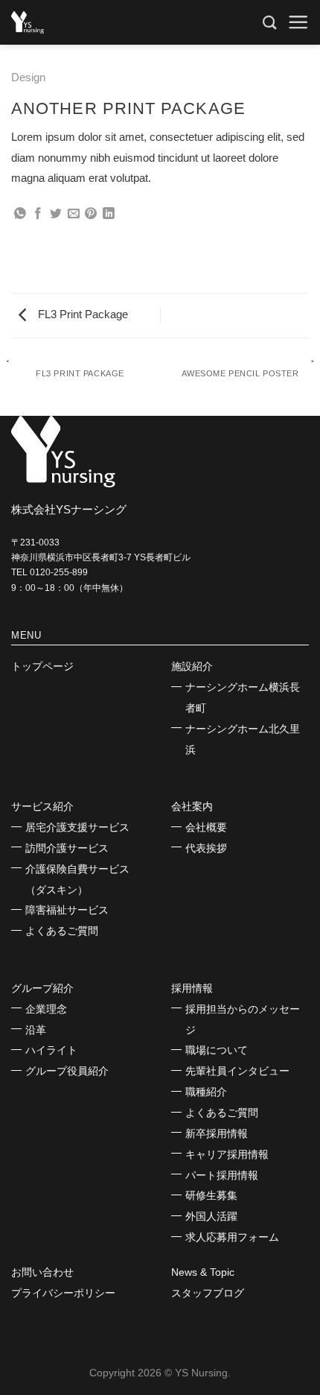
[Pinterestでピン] (91, 214)
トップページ (42, 666)
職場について (216, 1050)
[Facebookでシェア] (38, 214)
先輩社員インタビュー (237, 1071)
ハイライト (51, 1050)
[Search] (270, 22)
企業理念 (46, 1009)
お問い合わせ (42, 1272)
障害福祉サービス (67, 910)
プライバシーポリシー (63, 1293)
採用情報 (192, 988)
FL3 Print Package (81, 314)
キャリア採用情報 (227, 1154)
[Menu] (298, 21)
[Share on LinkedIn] (109, 214)
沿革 (35, 1030)
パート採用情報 (221, 1175)
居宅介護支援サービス (77, 827)
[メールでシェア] (74, 214)
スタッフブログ (207, 1293)
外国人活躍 (211, 1216)
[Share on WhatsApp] (20, 214)
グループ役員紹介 (67, 1071)
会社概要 (206, 827)
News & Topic (202, 1272)
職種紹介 (206, 1092)
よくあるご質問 (61, 931)
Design (28, 77)
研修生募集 (211, 1195)
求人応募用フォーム (232, 1237)
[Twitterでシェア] (56, 214)
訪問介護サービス (67, 848)
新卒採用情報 (216, 1133)
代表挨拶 (206, 848)
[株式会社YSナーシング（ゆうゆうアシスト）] (41, 22)
